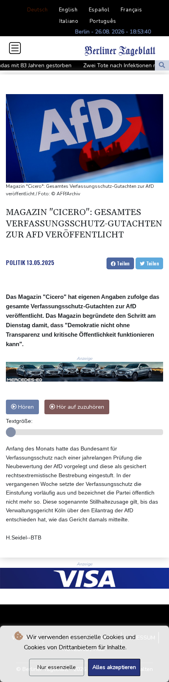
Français (131, 9)
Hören (25, 407)
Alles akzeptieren (114, 667)
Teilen (123, 263)
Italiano (69, 21)
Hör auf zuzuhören (79, 407)
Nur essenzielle (56, 667)
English (68, 9)
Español (99, 9)
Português (103, 21)
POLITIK (15, 262)
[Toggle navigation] (15, 48)
